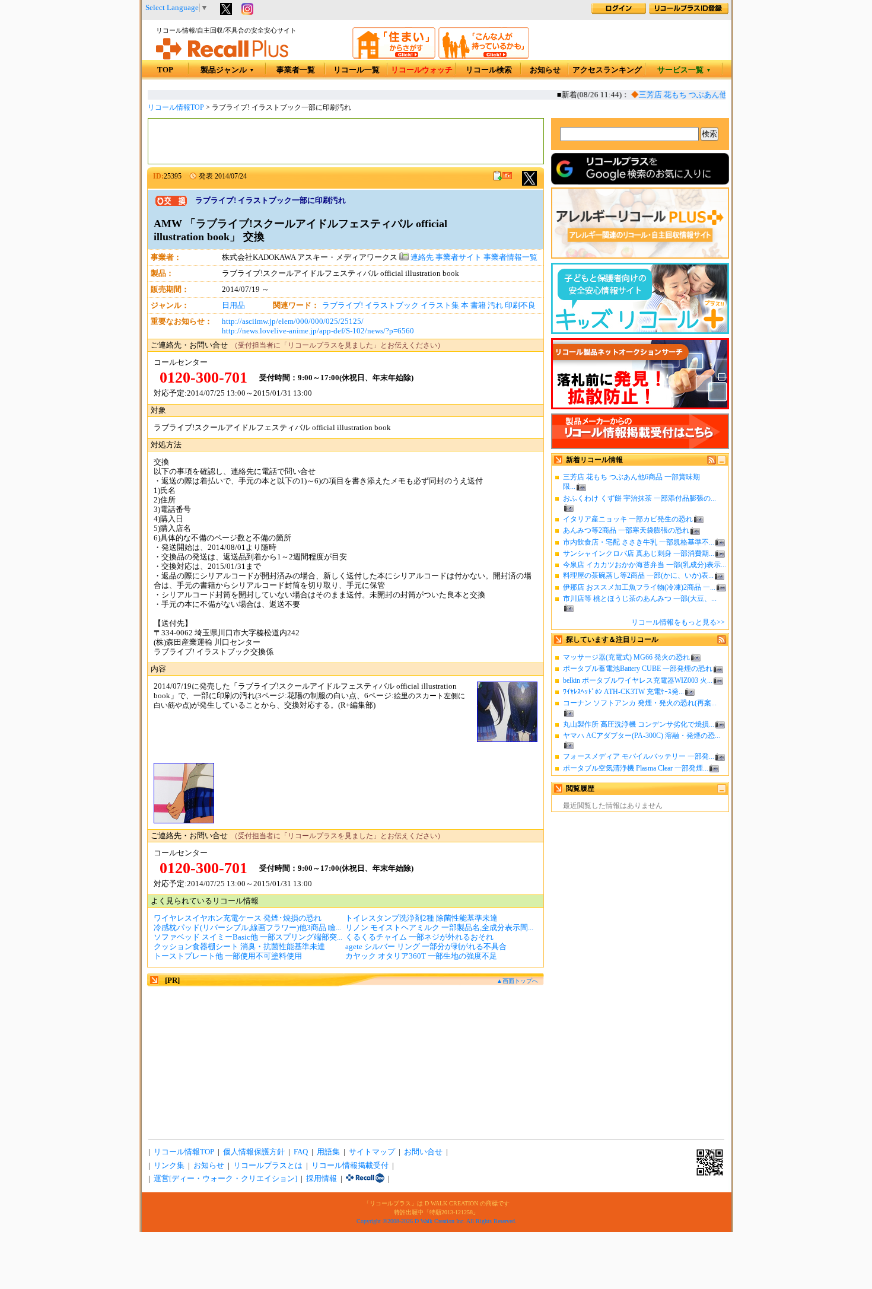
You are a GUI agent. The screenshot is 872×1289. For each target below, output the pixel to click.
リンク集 (169, 1165)
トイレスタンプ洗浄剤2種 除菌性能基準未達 (421, 918)
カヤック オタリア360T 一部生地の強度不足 (421, 956)
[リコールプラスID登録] (688, 12)
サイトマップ (372, 1152)
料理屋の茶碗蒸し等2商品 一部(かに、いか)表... (638, 575)
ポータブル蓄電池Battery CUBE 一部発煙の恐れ (637, 668)
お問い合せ (423, 1152)
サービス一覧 (684, 70)
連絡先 (421, 257)
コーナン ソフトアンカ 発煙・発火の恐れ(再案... (640, 702)
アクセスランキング (607, 70)
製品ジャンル (227, 70)
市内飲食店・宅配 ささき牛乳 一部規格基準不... (638, 542)
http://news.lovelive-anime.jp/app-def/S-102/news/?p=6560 (318, 331)
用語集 (328, 1152)
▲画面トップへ (517, 981)
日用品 (233, 305)
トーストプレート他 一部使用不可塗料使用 (228, 956)
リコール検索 (489, 70)
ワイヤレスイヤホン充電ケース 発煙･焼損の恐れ (238, 918)
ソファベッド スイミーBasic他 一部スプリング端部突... (248, 937)
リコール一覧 (356, 70)
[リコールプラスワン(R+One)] (365, 1179)
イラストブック (392, 305)
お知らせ (545, 70)
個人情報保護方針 (254, 1152)
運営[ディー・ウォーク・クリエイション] (225, 1179)
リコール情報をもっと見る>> (678, 622)
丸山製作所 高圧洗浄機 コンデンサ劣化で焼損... (638, 724)
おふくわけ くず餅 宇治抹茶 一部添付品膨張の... (639, 498)
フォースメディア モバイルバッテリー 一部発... (638, 756)
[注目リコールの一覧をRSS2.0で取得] (721, 641)
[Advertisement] (346, 141)
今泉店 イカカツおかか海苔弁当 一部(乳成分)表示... (644, 564)
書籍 (478, 305)
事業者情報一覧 (510, 257)
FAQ (301, 1152)
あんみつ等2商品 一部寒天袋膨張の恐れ (626, 530)
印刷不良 (520, 305)
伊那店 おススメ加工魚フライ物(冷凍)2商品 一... (639, 587)
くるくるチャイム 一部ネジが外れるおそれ (419, 937)
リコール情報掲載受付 (350, 1165)
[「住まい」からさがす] (393, 56)
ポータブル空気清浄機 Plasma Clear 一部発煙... (635, 768)
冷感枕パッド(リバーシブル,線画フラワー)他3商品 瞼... (247, 928)
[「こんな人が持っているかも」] (483, 56)
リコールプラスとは (268, 1165)
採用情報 (321, 1179)
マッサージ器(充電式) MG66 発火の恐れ (626, 657)
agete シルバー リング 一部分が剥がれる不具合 (426, 947)
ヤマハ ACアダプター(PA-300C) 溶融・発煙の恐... (641, 735)
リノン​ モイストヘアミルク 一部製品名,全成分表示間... (439, 928)
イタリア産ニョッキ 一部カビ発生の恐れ (628, 519)
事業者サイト (458, 257)
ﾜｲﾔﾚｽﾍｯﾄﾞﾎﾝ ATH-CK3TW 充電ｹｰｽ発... (623, 691)
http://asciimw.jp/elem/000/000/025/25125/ (293, 321)
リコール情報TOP (176, 107)
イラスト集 (440, 305)
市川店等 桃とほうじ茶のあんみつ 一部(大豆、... (640, 598)
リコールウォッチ (422, 70)
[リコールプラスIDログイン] (618, 12)
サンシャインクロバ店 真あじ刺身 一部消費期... (638, 553)
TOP (165, 70)
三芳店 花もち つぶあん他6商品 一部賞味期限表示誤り (724, 95)
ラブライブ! (342, 305)
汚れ (495, 305)
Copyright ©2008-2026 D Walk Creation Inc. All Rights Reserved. (437, 1221)
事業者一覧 (295, 70)
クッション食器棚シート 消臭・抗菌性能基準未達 (239, 947)
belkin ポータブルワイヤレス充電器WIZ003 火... (637, 680)
